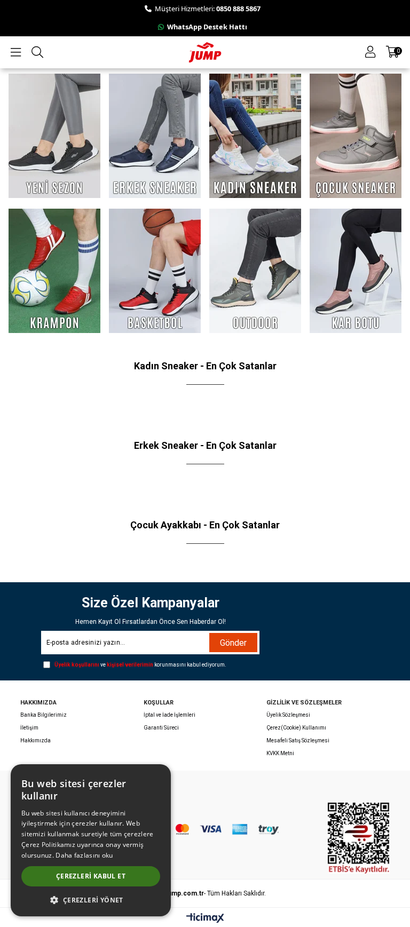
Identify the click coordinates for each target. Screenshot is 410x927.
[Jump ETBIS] (358, 838)
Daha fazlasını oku (84, 855)
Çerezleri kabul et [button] (90, 876)
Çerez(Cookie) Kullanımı (296, 728)
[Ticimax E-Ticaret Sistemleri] (205, 918)
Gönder (233, 643)
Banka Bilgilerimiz (43, 715)
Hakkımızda (35, 740)
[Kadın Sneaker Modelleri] (255, 136)
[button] (90, 899)
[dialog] (91, 840)
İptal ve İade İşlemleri (169, 715)
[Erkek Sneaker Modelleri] (155, 136)
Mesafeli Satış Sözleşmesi (297, 740)
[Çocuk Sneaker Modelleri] (356, 136)
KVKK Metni (280, 753)
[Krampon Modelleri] (54, 271)
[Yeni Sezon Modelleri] (54, 136)
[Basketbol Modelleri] (155, 271)
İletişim (29, 728)
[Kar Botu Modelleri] (356, 271)
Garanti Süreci (161, 728)
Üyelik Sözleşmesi (288, 715)
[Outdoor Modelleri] (255, 271)
